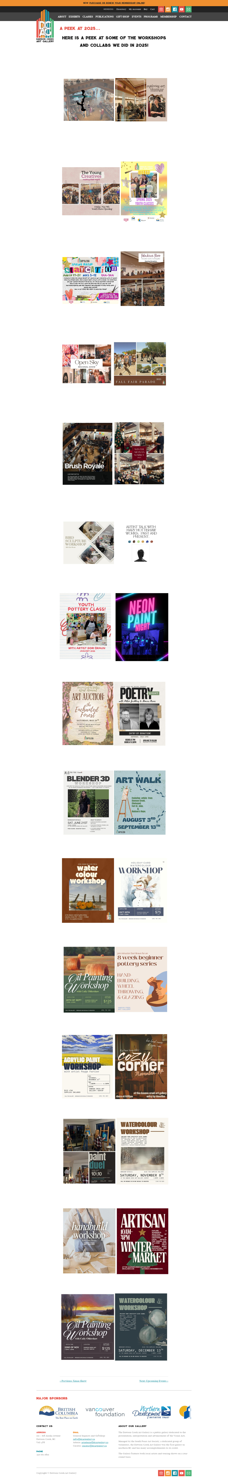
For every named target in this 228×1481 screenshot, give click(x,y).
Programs (151, 16)
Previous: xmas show (73, 1381)
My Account (135, 9)
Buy (146, 9)
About (62, 16)
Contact (185, 16)
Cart (152, 9)
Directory (121, 9)
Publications (105, 16)
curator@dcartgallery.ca (94, 1446)
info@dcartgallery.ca (84, 1439)
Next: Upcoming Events (153, 1381)
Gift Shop (122, 16)
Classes (88, 16)
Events (136, 16)
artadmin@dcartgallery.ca (94, 1442)
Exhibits (74, 16)
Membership (168, 16)
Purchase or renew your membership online (116, 3)
